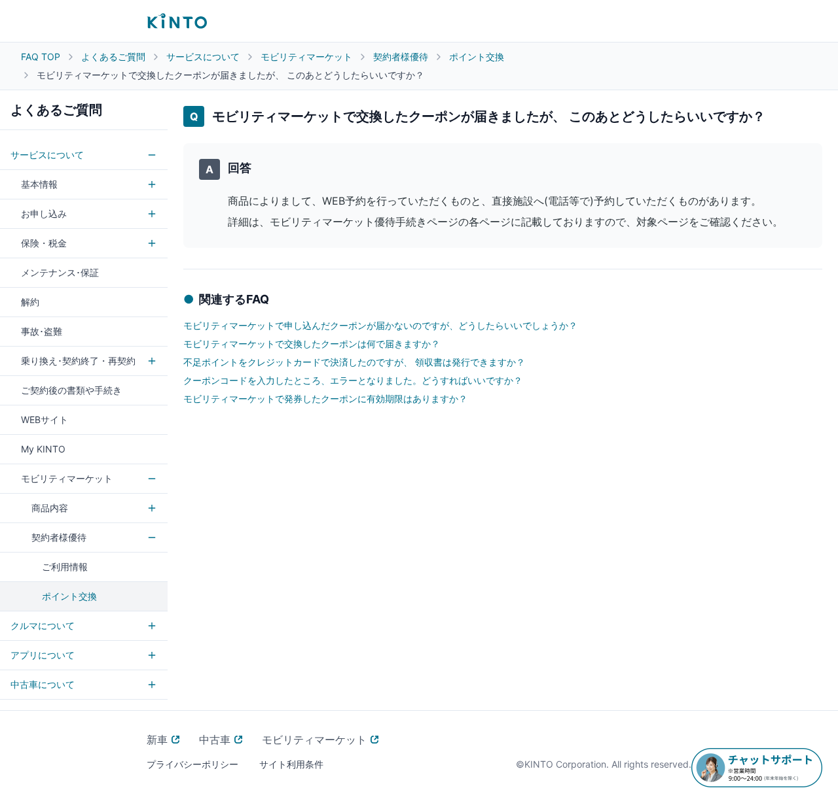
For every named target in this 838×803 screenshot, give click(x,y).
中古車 (214, 739)
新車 (157, 739)
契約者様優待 (400, 56)
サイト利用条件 (291, 764)
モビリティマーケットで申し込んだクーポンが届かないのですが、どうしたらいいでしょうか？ (380, 325)
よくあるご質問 (113, 56)
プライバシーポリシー (192, 764)
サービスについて (203, 56)
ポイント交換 (476, 56)
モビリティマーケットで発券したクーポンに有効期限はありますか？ (325, 398)
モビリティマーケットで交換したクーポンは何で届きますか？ (311, 343)
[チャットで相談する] (756, 767)
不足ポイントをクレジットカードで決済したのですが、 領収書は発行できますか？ (354, 361)
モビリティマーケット (306, 56)
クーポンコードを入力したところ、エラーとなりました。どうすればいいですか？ (352, 380)
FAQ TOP (40, 56)
